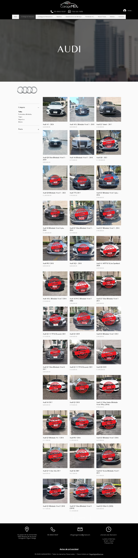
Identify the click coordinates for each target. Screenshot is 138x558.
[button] (27, 17)
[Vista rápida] (55, 109)
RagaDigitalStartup (96, 554)
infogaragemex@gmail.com (80, 535)
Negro (20, 117)
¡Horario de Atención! (109, 535)
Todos (20, 112)
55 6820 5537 (52, 535)
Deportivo (21, 119)
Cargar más (82, 518)
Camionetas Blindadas (25, 114)
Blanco (20, 122)
